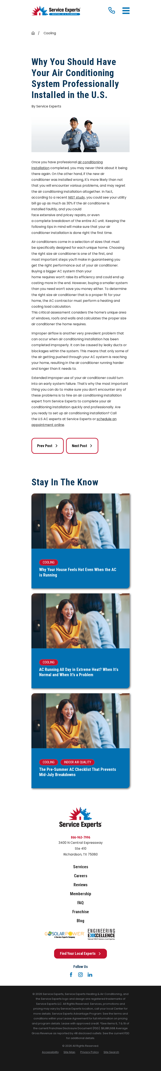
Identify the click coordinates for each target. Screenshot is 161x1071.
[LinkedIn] (90, 974)
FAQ (80, 902)
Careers (80, 875)
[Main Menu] (126, 10)
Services (80, 866)
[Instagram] (80, 974)
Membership (80, 893)
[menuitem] (50, 1052)
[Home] (55, 10)
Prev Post (44, 446)
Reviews (80, 884)
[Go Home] (33, 33)
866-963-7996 (80, 837)
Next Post (79, 446)
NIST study (76, 197)
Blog (80, 920)
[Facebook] (71, 974)
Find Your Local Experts (78, 953)
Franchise (80, 911)
